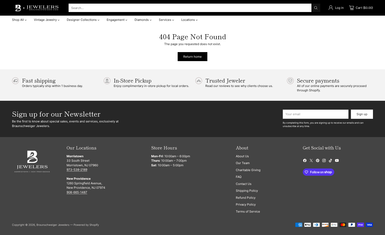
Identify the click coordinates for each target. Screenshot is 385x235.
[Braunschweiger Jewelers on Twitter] (311, 161)
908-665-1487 (77, 192)
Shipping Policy (247, 191)
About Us (242, 156)
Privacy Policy (246, 204)
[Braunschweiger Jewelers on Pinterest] (317, 161)
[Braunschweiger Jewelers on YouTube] (336, 161)
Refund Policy (245, 198)
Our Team (243, 163)
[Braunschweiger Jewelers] (37, 7)
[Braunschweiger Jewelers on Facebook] (304, 161)
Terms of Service (248, 211)
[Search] (315, 8)
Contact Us (243, 184)
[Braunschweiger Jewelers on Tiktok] (330, 161)
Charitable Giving (248, 170)
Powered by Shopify (86, 224)
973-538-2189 (77, 169)
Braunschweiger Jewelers (52, 224)
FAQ (238, 177)
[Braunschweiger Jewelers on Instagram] (324, 161)
